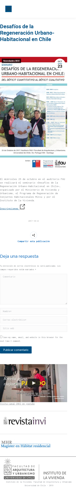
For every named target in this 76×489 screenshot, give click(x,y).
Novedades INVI (11, 61)
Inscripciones (10, 208)
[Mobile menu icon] (8, 9)
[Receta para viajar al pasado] (33, 383)
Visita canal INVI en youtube (17, 403)
